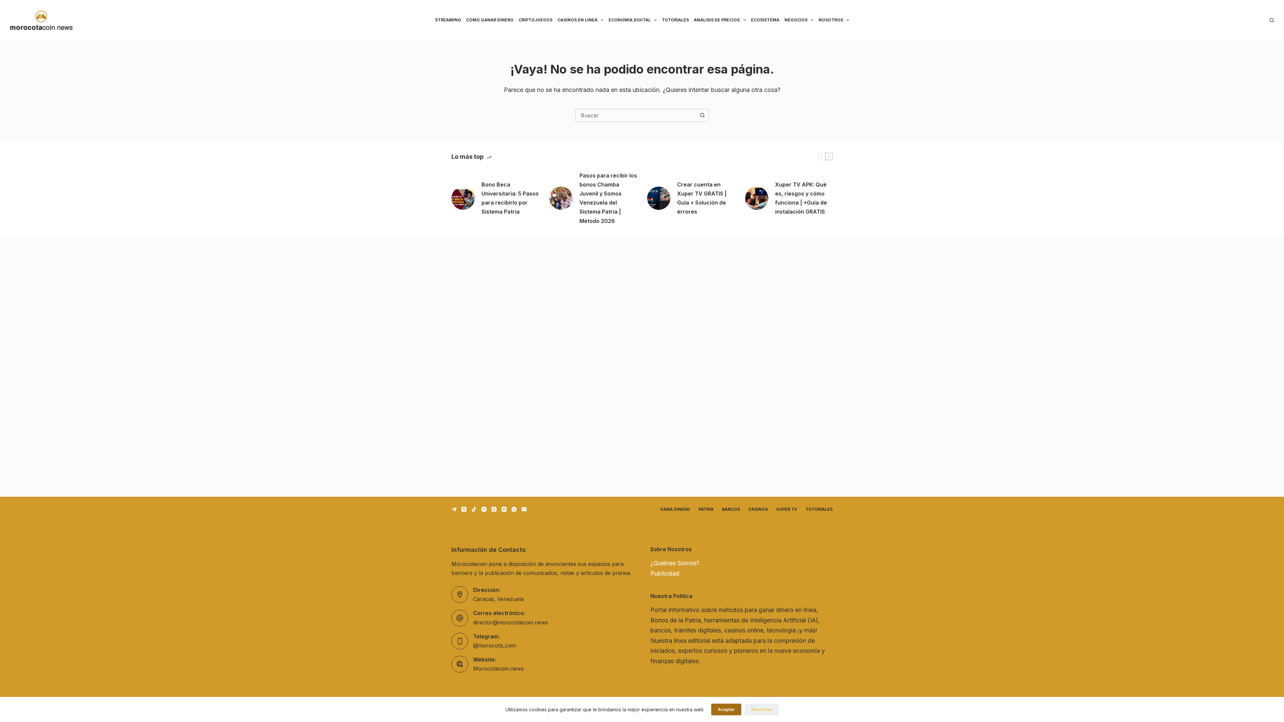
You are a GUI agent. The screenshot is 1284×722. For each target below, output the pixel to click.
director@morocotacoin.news (510, 622)
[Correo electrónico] (524, 509)
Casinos (758, 509)
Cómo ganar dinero (490, 19)
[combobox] (636, 115)
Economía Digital (630, 19)
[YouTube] (504, 509)
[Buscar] (1272, 20)
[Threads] (494, 509)
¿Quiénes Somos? (675, 563)
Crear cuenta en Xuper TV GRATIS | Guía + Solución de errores (702, 198)
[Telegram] (453, 509)
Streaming (448, 19)
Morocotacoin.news (498, 668)
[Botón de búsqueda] (702, 115)
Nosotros (831, 19)
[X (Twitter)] (463, 509)
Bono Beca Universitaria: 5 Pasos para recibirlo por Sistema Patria (510, 198)
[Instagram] (484, 509)
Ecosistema (765, 19)
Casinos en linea (577, 19)
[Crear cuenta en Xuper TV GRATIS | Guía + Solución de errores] (658, 198)
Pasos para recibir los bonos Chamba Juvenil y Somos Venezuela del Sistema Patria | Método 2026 (608, 198)
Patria (706, 509)
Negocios (796, 19)
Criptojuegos (535, 19)
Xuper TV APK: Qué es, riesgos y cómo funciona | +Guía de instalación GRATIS (801, 198)
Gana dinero (675, 509)
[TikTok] (473, 509)
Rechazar (761, 709)
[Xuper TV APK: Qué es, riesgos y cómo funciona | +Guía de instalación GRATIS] (756, 198)
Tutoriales (675, 19)
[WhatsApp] (514, 509)
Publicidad (664, 573)
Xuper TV (786, 509)
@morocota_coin (494, 645)
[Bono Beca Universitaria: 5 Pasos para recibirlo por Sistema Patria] (463, 198)
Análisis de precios (717, 19)
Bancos (731, 509)
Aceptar (726, 709)
